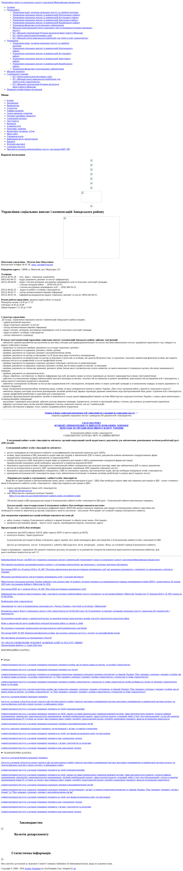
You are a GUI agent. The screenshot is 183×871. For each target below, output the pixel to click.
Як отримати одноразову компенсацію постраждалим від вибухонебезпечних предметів (44, 628)
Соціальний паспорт (17, 118)
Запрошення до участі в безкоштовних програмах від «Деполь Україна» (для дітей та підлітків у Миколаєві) (53, 606)
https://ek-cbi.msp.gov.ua (20, 490)
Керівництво (13, 105)
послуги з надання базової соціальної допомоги (24, 696)
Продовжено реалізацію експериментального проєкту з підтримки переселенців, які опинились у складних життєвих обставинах (64, 564)
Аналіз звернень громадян (19, 113)
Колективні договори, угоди (21, 131)
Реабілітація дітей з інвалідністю (17, 601)
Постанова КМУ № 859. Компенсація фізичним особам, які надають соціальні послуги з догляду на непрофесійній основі (60, 633)
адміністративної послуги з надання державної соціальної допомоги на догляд (39, 669)
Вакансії (11, 141)
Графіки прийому (15, 110)
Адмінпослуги (14, 126)
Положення (12, 103)
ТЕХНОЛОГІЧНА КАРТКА (17, 753)
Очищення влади (15, 136)
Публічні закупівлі (16, 144)
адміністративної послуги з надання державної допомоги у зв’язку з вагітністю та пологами (46, 743)
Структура (12, 108)
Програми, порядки (16, 128)
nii (74, 868)
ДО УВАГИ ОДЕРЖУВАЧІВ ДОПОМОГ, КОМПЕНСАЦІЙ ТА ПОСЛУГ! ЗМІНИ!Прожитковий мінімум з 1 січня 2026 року (42, 643)
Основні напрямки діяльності (21, 116)
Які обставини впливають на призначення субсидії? (26, 638)
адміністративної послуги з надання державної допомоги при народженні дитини (41, 748)
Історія (10, 100)
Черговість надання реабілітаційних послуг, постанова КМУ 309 (38, 149)
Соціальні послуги (16, 146)
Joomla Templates (33, 868)
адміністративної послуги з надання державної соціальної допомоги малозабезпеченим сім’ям (47, 723)
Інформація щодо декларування (22, 139)
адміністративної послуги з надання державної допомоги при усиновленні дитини (41, 738)
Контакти (11, 123)
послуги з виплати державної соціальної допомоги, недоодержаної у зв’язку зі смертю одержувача (49, 728)
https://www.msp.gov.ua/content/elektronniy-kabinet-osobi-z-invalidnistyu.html (44, 495)
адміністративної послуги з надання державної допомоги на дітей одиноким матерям (42, 709)
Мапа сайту (12, 134)
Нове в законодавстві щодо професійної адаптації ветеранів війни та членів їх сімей (42, 623)
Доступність (13, 121)
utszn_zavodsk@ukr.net (42, 264)
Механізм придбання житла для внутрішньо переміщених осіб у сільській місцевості (42, 577)
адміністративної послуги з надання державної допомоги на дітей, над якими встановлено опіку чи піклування (55, 733)
